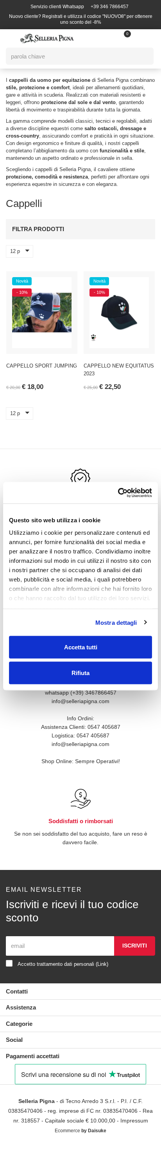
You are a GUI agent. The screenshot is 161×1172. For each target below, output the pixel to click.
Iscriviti (134, 945)
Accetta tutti (80, 647)
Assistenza (21, 1007)
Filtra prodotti (38, 229)
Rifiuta (80, 672)
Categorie (19, 1023)
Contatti (17, 991)
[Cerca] (142, 56)
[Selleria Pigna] (47, 38)
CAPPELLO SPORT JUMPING (41, 366)
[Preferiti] (62, 283)
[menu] (10, 39)
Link (102, 964)
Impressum (134, 1120)
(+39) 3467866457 (93, 692)
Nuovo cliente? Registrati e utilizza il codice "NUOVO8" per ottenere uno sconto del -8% (80, 19)
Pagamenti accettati (32, 1056)
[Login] (119, 38)
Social (14, 1039)
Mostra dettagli (116, 622)
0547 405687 (104, 727)
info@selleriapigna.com (80, 701)
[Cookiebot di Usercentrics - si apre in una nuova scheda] (118, 493)
